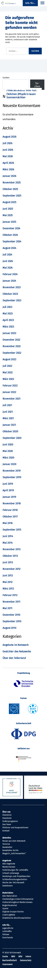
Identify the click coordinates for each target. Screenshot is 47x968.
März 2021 (8, 418)
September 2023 (12, 300)
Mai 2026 (8, 156)
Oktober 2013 (10, 555)
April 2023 (8, 320)
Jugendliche (7, 928)
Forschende (7, 937)
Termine (6, 844)
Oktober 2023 (10, 293)
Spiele (5, 908)
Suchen (6, 77)
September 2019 (12, 477)
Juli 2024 (7, 254)
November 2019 (12, 470)
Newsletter (7, 847)
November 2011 (11, 601)
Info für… (6, 925)
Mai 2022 (8, 372)
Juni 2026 (8, 149)
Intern (28, 956)
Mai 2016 (8, 523)
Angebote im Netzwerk (16, 644)
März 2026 (8, 169)
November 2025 (12, 182)
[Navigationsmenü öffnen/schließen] (42, 3)
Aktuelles (6, 837)
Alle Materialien (9, 896)
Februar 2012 (10, 595)
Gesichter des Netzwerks (17, 651)
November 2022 (12, 346)
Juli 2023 (7, 306)
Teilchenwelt (15, 952)
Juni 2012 (8, 575)
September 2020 (12, 437)
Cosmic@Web (8, 915)
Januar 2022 (9, 392)
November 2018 (12, 503)
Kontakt (5, 830)
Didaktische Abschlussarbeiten (16, 918)
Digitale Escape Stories (13, 911)
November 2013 (11, 549)
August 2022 (9, 359)
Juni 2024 (8, 261)
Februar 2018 (10, 510)
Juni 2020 (8, 444)
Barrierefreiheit (9, 960)
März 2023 (8, 326)
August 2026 (9, 136)
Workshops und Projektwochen (16, 876)
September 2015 (12, 529)
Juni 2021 (8, 411)
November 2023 (12, 287)
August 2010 (9, 627)
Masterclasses (8, 867)
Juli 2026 (7, 143)
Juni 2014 (8, 536)
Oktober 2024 (10, 234)
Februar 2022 (10, 385)
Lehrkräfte (7, 931)
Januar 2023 (9, 333)
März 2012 (8, 588)
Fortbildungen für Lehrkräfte (15, 870)
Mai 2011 (7, 608)
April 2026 (8, 162)
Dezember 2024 (11, 228)
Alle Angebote (8, 863)
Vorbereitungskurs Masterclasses (17, 902)
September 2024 (12, 241)
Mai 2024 (8, 267)
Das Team (6, 824)
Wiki (13, 956)
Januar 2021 (9, 424)
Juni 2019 (8, 483)
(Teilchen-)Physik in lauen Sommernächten (21, 95)
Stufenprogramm (10, 821)
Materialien (7, 893)
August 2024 (9, 248)
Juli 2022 (7, 365)
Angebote (6, 860)
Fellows (5, 934)
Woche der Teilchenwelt (13, 882)
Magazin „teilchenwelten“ (14, 853)
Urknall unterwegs (10, 873)
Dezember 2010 (11, 614)
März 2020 (8, 457)
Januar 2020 (9, 464)
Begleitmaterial (9, 905)
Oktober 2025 (10, 189)
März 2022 (8, 379)
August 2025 (9, 202)
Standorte (7, 818)
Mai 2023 (8, 313)
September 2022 (12, 352)
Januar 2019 (9, 496)
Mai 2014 (8, 542)
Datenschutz (25, 960)
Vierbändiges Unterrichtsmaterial (17, 899)
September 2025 (12, 195)
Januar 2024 (9, 280)
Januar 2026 (9, 175)
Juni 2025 (8, 208)
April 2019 (8, 490)
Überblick (6, 815)
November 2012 (11, 568)
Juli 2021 (7, 405)
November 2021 (11, 398)
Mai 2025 (8, 215)
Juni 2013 (8, 562)
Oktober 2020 (10, 431)
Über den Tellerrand (14, 658)
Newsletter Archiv (10, 850)
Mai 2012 (8, 582)
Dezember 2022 (11, 339)
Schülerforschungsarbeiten (14, 879)
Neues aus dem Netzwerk (13, 841)
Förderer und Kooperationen (15, 827)
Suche (5, 956)
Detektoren (7, 885)
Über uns (6, 812)
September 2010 (12, 621)
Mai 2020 (8, 451)
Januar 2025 (9, 221)
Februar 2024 (10, 274)
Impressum (7, 964)
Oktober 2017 (10, 516)
